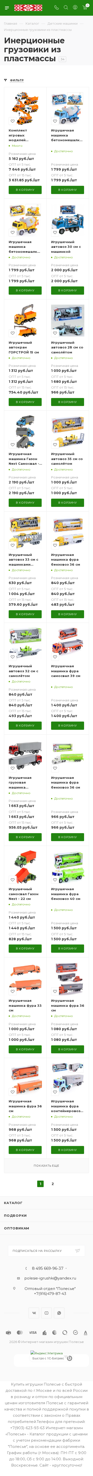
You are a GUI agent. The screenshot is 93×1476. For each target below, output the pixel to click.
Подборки (15, 1215)
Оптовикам (16, 1228)
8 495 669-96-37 (47, 1269)
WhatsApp (59, 1313)
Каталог (13, 1203)
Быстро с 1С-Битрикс (48, 1358)
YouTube (46, 1313)
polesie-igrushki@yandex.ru (50, 1278)
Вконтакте (34, 1313)
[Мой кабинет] (75, 7)
